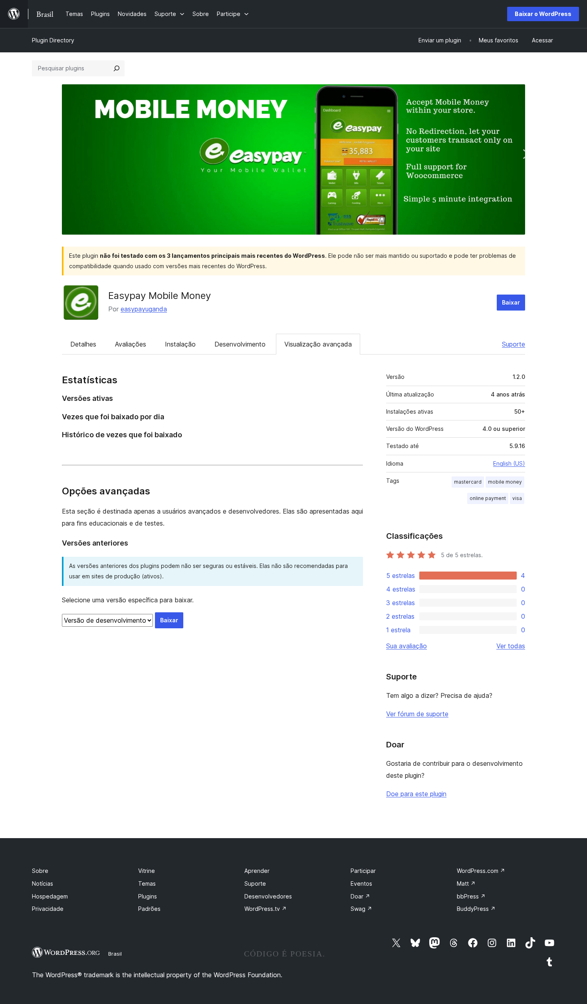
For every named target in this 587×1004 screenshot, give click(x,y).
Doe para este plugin (416, 794)
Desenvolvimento (240, 344)
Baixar (511, 302)
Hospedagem (50, 896)
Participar (363, 870)
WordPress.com (481, 870)
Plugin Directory (53, 40)
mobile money (505, 482)
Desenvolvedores (268, 896)
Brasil (115, 953)
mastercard (468, 482)
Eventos (361, 883)
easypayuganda (144, 309)
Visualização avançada (318, 344)
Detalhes (83, 344)
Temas (147, 883)
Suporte (513, 344)
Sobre (40, 870)
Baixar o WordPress (543, 13)
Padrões (149, 908)
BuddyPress (476, 908)
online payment (488, 498)
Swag (361, 908)
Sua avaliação (406, 646)
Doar (360, 896)
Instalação (180, 344)
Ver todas (510, 646)
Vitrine (146, 870)
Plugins (147, 896)
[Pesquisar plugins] (117, 68)
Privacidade (47, 908)
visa (517, 498)
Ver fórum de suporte (417, 714)
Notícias (42, 883)
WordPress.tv (265, 908)
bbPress (471, 896)
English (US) (509, 463)
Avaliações (130, 344)
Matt (466, 883)
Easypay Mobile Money (159, 295)
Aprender (257, 870)
